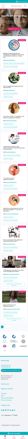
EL (21, 1)
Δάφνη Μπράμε (10, 60)
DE (26, 1)
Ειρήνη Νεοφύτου (11, 152)
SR (24, 1)
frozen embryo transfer (19, 63)
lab (4, 155)
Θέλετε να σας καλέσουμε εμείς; (11, 370)
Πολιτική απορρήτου (6, 400)
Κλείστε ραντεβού (14, 433)
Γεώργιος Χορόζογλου (12, 214)
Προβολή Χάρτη (5, 384)
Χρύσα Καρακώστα (11, 120)
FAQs (2, 395)
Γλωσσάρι (4, 393)
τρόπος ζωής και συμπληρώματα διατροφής (14, 284)
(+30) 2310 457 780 (5, 367)
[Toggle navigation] (25, 5)
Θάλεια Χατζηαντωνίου (12, 274)
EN (19, 1)
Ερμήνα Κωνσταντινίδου (13, 309)
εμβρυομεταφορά (14, 29)
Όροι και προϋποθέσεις (7, 398)
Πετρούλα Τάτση (10, 244)
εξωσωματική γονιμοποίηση (10, 66)
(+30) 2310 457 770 (5, 365)
